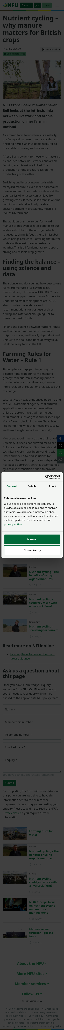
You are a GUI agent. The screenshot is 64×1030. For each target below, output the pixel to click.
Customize (30, 550)
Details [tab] (32, 486)
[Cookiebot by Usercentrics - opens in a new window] (45, 477)
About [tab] (52, 486)
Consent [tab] (11, 486)
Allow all (32, 539)
